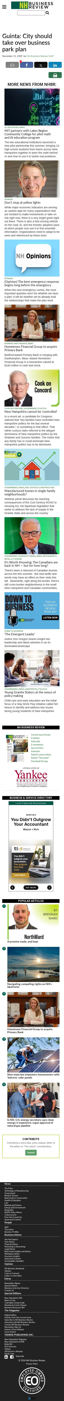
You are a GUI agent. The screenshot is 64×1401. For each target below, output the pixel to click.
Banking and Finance (15, 343)
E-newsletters (37, 745)
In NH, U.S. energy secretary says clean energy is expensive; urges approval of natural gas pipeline (30, 1123)
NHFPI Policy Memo (13, 1212)
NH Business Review (32, 5)
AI (5, 127)
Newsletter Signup (12, 1283)
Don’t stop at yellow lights (22, 202)
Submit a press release (41, 755)
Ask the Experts (11, 1239)
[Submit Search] (47, 13)
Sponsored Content (12, 1220)
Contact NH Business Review (16, 1325)
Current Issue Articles (40, 735)
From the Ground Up (13, 1217)
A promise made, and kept (22, 941)
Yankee (7, 1349)
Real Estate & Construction (39, 487)
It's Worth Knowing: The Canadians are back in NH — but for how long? (31, 564)
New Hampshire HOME (14, 1342)
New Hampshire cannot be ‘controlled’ (30, 411)
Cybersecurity (10, 1215)
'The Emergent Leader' (19, 634)
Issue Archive (37, 748)
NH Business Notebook (14, 1269)
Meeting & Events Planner (15, 1305)
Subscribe (35, 741)
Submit (31, 1152)
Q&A (6, 1227)
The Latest (9, 1230)
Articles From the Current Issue (17, 1318)
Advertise (35, 751)
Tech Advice (9, 1242)
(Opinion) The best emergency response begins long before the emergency (31, 283)
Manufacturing (27, 556)
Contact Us (9, 1290)
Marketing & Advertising (14, 1247)
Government (30, 408)
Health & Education (12, 1200)
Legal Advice (9, 1249)
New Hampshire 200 (13, 1298)
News (22, 127)
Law (6, 1203)
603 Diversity (10, 1347)
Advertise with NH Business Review (19, 1322)
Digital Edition (10, 1315)
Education (12, 127)
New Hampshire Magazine (15, 1339)
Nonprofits (31, 689)
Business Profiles (11, 1232)
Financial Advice (11, 1244)
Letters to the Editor (13, 1276)
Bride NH (8, 1344)
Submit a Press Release (14, 1330)
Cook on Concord (13, 408)
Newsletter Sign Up (12, 1327)
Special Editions (11, 1286)
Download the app (39, 761)
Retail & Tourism (11, 1196)
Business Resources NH (14, 1308)
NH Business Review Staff (40, 56)
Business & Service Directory (16, 1288)
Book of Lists (9, 1300)
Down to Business (13, 631)
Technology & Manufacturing (16, 1191)
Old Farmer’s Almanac (13, 1351)
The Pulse (8, 1188)
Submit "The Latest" (40, 758)
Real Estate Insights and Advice (17, 1251)
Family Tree (9, 1354)
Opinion (8, 199)
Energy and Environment (14, 1208)
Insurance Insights (12, 1256)
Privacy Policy (32, 1364)
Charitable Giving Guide (14, 1303)
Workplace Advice (12, 1254)
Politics (42, 408)
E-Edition (35, 738)
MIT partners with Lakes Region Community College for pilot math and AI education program (27, 134)
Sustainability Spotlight (14, 1261)
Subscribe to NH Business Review (18, 1320)
